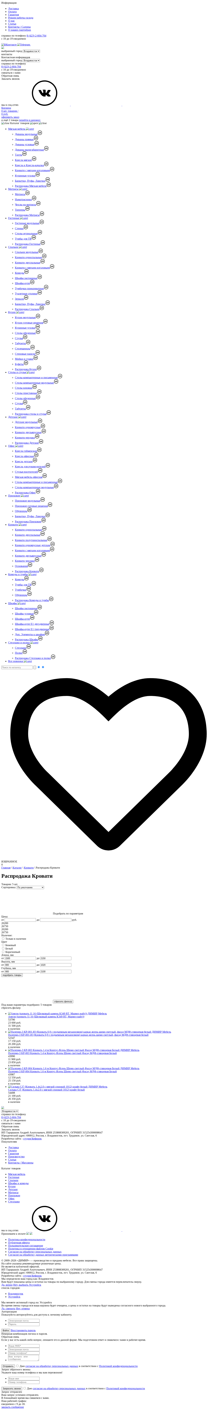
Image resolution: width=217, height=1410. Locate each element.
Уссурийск (14, 1296)
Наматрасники (23, 199)
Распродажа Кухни (26, 369)
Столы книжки (23, 387)
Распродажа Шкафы (26, 639)
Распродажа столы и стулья (30, 413)
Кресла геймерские (26, 451)
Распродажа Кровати (27, 571)
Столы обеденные (25, 333)
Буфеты (19, 364)
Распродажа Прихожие (28, 521)
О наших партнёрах (19, 29)
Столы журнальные (26, 233)
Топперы (20, 209)
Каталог (17, 867)
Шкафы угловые (24, 613)
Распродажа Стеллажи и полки (33, 658)
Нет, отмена (23, 1308)
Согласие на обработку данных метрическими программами (43, 1254)
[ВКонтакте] (9, 44)
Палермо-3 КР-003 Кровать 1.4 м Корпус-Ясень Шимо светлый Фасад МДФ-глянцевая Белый (62, 1053)
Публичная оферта (19, 1242)
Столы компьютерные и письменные (36, 377)
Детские (13, 417)
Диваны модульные (26, 134)
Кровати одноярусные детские (32, 545)
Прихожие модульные (27, 500)
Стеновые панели (25, 353)
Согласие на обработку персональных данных (35, 1251)
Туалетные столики (26, 293)
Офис (11, 445)
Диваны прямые (24, 139)
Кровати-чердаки (25, 437)
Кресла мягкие (23, 160)
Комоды (19, 272)
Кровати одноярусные (28, 427)
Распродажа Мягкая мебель (30, 185)
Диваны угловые (24, 144)
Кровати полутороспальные (31, 540)
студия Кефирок (32, 1138)
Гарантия (13, 14)
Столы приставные (26, 393)
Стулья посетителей (26, 471)
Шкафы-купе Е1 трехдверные (32, 629)
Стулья (19, 338)
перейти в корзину (30, 120)
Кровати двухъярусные (28, 432)
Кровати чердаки (25, 560)
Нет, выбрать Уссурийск (27, 1284)
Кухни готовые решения (29, 322)
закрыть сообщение (12, 1407)
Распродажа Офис (25, 492)
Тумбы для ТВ (23, 238)
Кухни (12, 312)
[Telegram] (24, 44)
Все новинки (16, 661)
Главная (6, 867)
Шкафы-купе (22, 283)
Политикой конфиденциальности (118, 1366)
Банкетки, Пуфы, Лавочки (30, 180)
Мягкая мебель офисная (28, 477)
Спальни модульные (26, 252)
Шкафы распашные (26, 278)
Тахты (18, 154)
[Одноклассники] (32, 44)
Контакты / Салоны (19, 26)
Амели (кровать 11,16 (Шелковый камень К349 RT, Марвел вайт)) (46, 1016)
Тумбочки (20, 589)
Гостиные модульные (27, 223)
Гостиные (14, 218)
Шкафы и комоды (18, 1183)
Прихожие (14, 495)
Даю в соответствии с (78, 1366)
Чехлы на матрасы (25, 204)
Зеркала (19, 298)
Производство (16, 1156)
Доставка (13, 8)
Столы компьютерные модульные (34, 382)
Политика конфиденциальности (26, 1239)
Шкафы (13, 603)
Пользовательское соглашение (25, 1245)
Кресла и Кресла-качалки (29, 165)
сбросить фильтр (11, 1007)
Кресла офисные (24, 456)
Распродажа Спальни (27, 309)
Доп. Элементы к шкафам (30, 634)
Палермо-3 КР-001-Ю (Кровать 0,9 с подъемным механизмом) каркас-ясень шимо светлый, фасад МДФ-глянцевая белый (78, 1034)
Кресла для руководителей (30, 466)
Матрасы (13, 189)
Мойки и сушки (24, 358)
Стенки (19, 228)
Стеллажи (20, 647)
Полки (19, 652)
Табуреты (20, 343)
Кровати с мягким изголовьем (32, 170)
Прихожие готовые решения (31, 506)
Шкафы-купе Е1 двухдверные (32, 623)
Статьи (12, 23)
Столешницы (22, 348)
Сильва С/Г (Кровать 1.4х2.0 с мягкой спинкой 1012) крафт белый (46, 1089)
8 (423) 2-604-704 (36, 35)
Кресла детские (24, 461)
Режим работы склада (20, 17)
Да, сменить (8, 1308)
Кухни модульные (25, 317)
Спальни (13, 247)
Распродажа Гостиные (28, 244)
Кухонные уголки (25, 175)
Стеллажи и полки (19, 642)
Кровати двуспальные (27, 262)
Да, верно (7, 1284)
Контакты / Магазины (20, 1162)
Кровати (13, 524)
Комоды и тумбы (18, 574)
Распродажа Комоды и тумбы (32, 600)
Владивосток (15, 1293)
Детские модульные (26, 422)
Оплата (12, 11)
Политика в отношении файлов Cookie (30, 1248)
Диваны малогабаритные (29, 149)
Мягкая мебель (17, 128)
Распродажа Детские (27, 442)
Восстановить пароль (23, 1330)
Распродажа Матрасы (27, 215)
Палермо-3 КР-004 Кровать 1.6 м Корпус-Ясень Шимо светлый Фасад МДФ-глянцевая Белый (62, 1071)
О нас (11, 20)
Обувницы (21, 511)
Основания (21, 566)
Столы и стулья (17, 372)
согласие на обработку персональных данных (51, 1366)
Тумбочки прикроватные (29, 288)
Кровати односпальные (28, 257)
